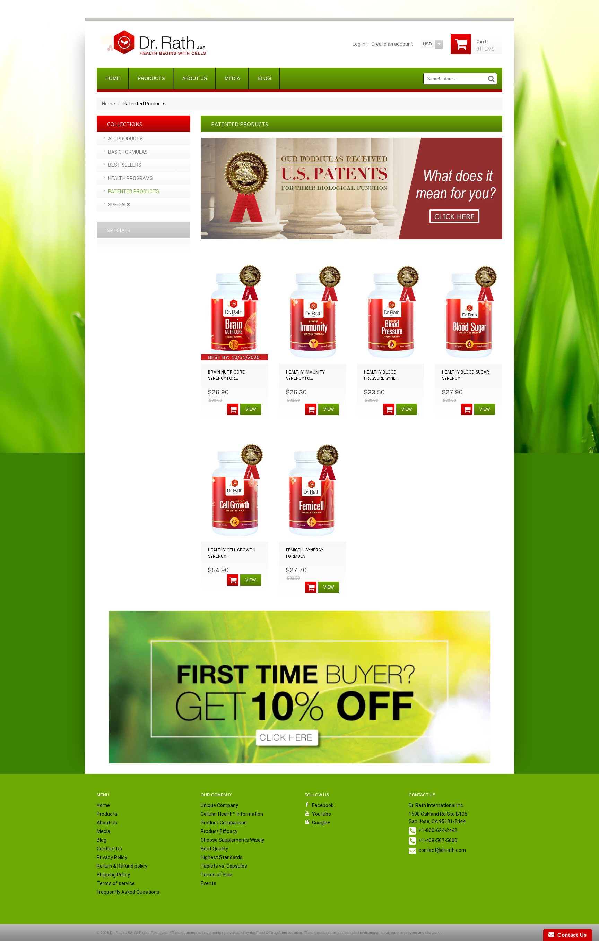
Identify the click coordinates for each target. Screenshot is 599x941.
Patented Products (133, 191)
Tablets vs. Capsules (224, 866)
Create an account (392, 44)
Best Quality (214, 849)
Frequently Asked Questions (128, 892)
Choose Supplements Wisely (232, 840)
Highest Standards (222, 857)
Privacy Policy (112, 857)
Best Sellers (124, 165)
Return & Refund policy (122, 866)
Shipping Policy (113, 875)
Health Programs (130, 178)
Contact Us (109, 849)
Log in (359, 44)
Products (151, 78)
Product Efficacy (219, 831)
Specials (119, 204)
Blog (264, 78)
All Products (125, 139)
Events (208, 883)
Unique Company (219, 805)
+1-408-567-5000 (437, 840)
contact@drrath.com (442, 850)
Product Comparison (224, 822)
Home (112, 78)
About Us (194, 78)
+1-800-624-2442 (437, 830)
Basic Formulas (128, 152)
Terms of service (116, 883)
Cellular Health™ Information (232, 814)
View (250, 409)
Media (232, 78)
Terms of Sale (216, 875)
